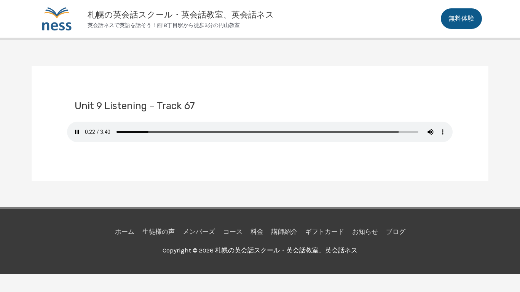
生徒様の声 (158, 231)
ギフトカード (324, 231)
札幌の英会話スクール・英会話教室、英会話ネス (181, 15)
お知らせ (365, 231)
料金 (256, 231)
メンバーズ (199, 231)
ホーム (124, 231)
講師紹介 (284, 231)
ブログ (395, 231)
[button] (461, 18)
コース (232, 231)
